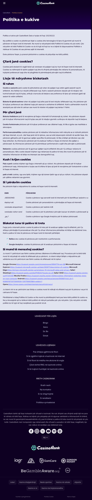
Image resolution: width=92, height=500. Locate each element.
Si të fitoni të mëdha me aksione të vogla (45, 360)
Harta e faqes (71, 496)
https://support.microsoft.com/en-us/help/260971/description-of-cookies (39, 267)
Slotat (45, 335)
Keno (45, 327)
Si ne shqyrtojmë (45, 394)
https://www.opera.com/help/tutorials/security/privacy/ (30, 284)
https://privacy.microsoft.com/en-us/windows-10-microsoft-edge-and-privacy (38, 270)
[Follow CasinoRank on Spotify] (54, 431)
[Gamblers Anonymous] (31, 460)
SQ (44, 437)
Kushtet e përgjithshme (23, 496)
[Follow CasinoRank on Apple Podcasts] (60, 431)
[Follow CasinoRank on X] (42, 431)
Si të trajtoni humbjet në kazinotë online (45, 369)
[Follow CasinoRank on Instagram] (36, 431)
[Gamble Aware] (40, 470)
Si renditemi (45, 398)
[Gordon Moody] (69, 460)
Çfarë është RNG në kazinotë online (45, 364)
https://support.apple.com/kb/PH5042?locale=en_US (32, 273)
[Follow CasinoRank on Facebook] (31, 431)
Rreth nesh (46, 385)
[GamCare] (48, 460)
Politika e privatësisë (45, 402)
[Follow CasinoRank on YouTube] (48, 431)
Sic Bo (45, 331)
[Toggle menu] (4, 3)
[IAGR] (18, 460)
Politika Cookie (48, 496)
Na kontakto (45, 389)
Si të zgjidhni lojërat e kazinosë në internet (45, 356)
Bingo (45, 322)
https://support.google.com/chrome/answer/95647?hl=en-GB (40, 264)
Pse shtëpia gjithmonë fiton (45, 352)
